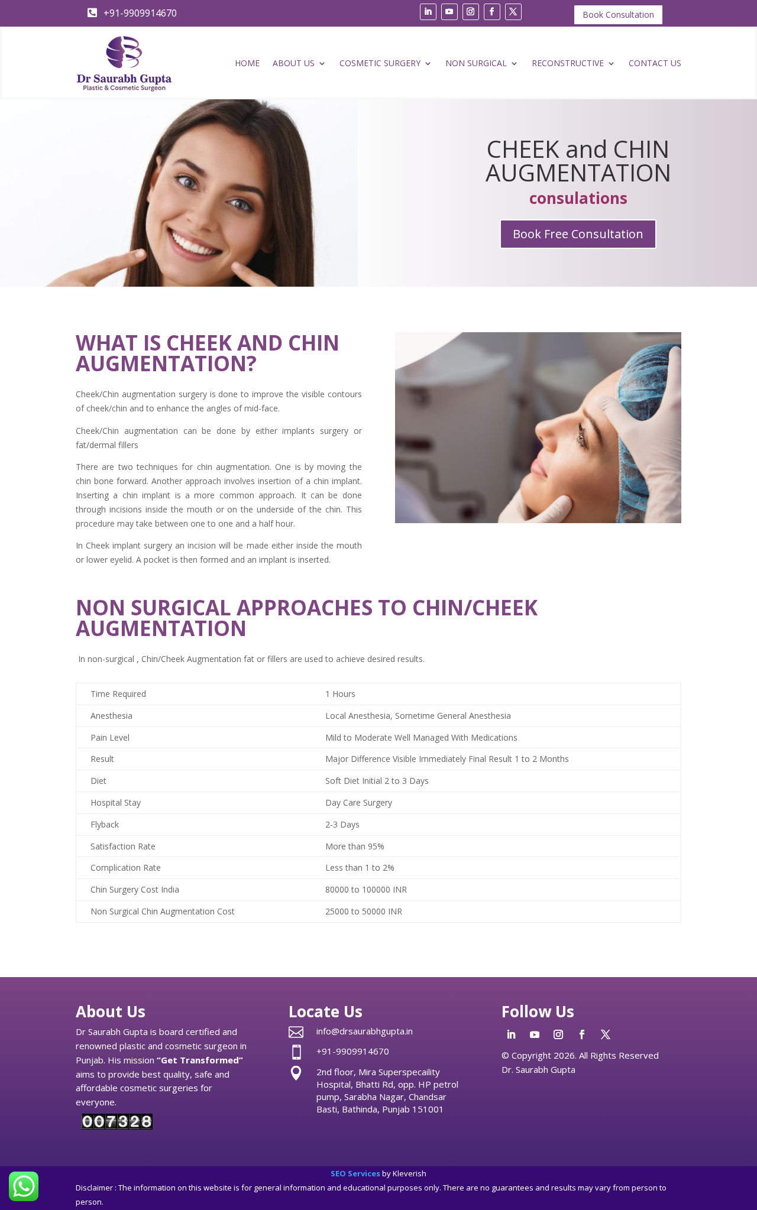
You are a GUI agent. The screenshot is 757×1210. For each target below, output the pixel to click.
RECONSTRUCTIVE (568, 63)
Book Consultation (618, 14)
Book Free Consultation (578, 234)
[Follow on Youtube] (449, 12)
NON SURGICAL (476, 63)
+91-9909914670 (352, 1051)
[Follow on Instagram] (470, 12)
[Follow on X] (513, 12)
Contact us (655, 63)
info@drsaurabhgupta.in (364, 1031)
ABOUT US (294, 63)
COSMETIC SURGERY (379, 63)
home (247, 63)
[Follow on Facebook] (492, 12)
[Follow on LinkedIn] (428, 12)
